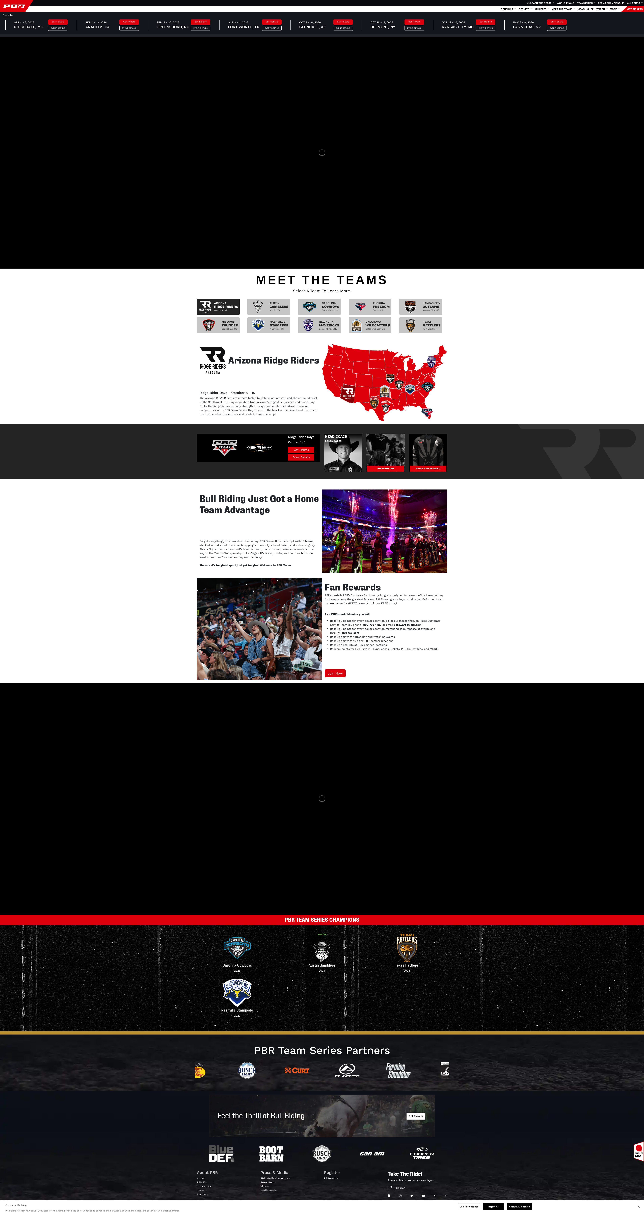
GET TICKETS (635, 9)
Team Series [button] (585, 3)
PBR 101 (202, 1182)
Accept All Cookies (519, 1206)
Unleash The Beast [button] (539, 3)
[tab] (218, 307)
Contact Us (204, 1186)
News (581, 9)
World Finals (565, 3)
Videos (264, 1186)
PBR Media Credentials (275, 1178)
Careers (202, 1190)
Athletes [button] (540, 9)
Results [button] (524, 9)
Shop (590, 9)
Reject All (493, 1206)
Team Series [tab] (8, 15)
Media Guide (268, 1190)
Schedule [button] (507, 9)
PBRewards (331, 1178)
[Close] (638, 1206)
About (201, 1178)
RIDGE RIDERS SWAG (428, 468)
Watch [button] (600, 9)
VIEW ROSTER (385, 468)
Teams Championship (611, 3)
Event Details (58, 28)
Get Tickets (58, 22)
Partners (202, 1194)
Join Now (335, 673)
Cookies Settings (469, 1206)
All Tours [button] (634, 3)
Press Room (268, 1182)
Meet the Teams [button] (562, 9)
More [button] (614, 9)
